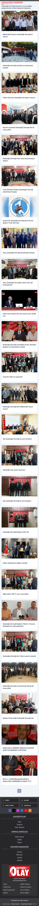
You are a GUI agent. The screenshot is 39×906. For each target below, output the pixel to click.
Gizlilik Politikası (25, 884)
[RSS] (30, 810)
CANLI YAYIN (9, 805)
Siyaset (19, 860)
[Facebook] (10, 810)
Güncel (19, 852)
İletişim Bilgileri (24, 893)
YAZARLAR (27, 805)
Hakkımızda (6, 887)
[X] (14, 810)
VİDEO (7, 800)
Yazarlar (19, 825)
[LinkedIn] (22, 810)
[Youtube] (26, 810)
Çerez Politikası (25, 890)
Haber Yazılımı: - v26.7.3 (19, 904)
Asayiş (19, 857)
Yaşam (19, 842)
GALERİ (26, 800)
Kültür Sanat (19, 837)
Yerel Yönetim (19, 827)
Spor (19, 822)
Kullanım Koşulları (25, 887)
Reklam (5, 893)
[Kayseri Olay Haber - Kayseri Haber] (19, 871)
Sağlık (19, 840)
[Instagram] (18, 810)
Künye (5, 884)
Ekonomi (19, 855)
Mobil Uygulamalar (9, 890)
